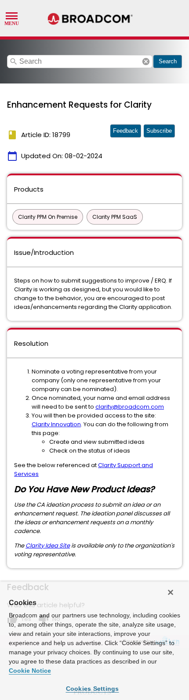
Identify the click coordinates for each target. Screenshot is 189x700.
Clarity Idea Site (47, 545)
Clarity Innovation (56, 424)
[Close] (170, 592)
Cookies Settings (92, 688)
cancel (146, 61)
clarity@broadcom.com (129, 407)
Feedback (125, 130)
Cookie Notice (30, 670)
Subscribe (159, 130)
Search (168, 61)
